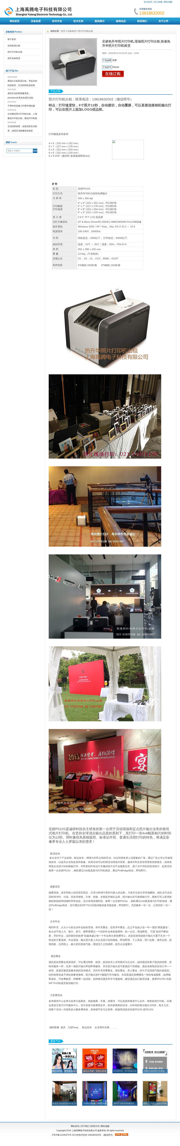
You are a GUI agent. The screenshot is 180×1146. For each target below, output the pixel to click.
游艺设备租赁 (14, 58)
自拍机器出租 (14, 45)
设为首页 (148, 2)
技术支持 (78, 21)
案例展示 (100, 21)
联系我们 (142, 21)
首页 (63, 31)
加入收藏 (158, 2)
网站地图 (168, 2)
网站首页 (15, 21)
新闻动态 (121, 21)
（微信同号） (108, 1135)
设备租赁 (36, 21)
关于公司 (163, 21)
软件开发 (57, 21)
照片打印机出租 (15, 52)
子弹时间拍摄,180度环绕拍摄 (21, 106)
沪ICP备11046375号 (62, 1135)
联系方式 (95, 1126)
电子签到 (12, 39)
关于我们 (85, 1126)
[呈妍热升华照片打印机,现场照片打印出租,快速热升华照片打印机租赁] (73, 62)
